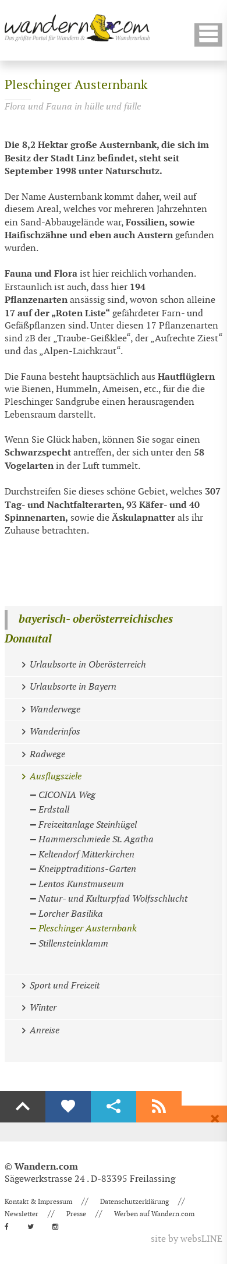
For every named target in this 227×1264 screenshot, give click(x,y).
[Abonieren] (159, 1106)
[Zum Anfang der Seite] (22, 1106)
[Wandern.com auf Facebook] (10, 1227)
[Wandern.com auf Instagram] (58, 1227)
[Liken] (68, 1106)
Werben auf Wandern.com (154, 1214)
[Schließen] (215, 1119)
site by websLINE (186, 1239)
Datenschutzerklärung (134, 1202)
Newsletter (21, 1214)
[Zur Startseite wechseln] (77, 27)
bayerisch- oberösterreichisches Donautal (89, 629)
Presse (76, 1214)
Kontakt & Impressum (38, 1202)
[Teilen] (113, 1106)
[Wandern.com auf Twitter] (34, 1227)
